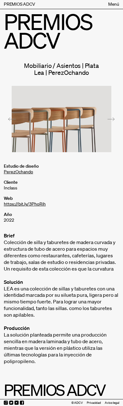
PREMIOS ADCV (19, 4)
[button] (12, 119)
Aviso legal (112, 402)
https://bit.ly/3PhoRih (25, 204)
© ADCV (77, 402)
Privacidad (94, 402)
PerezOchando (18, 172)
